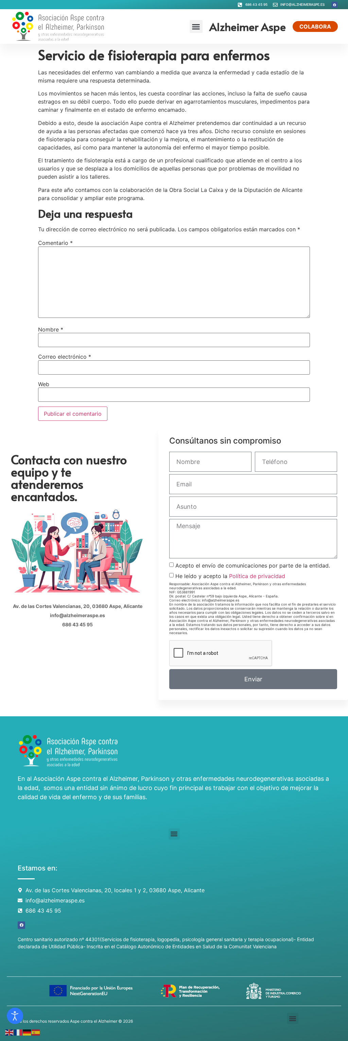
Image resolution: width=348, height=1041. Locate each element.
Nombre (50, 329)
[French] (18, 1031)
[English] (9, 1031)
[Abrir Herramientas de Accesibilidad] (15, 1016)
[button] (196, 26)
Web (43, 384)
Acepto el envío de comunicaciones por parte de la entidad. (252, 565)
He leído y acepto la (230, 576)
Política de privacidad (257, 576)
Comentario (55, 243)
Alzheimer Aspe (247, 26)
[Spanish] (36, 1031)
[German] (27, 1031)
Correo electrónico (64, 356)
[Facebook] (334, 5)
